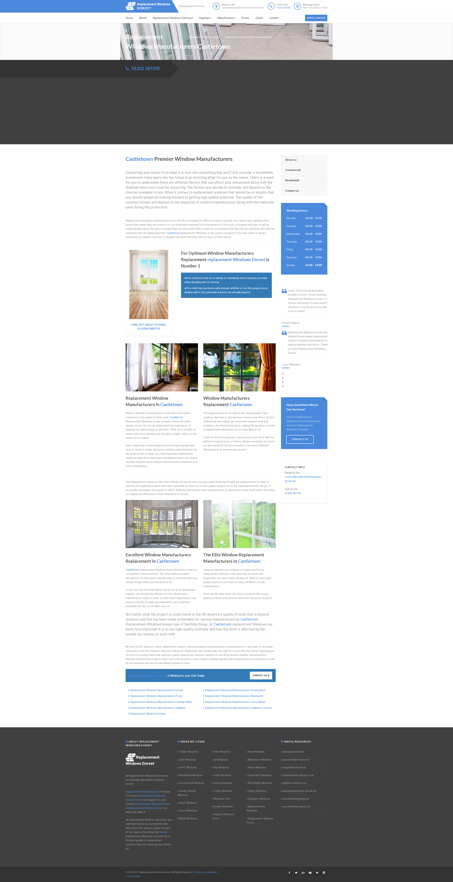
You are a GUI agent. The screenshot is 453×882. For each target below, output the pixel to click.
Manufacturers (226, 18)
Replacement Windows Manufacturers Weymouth (234, 696)
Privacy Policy (133, 876)
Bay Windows (221, 767)
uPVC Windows (188, 767)
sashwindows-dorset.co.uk (298, 775)
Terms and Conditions (205, 872)
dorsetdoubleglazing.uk (295, 798)
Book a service (316, 18)
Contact (274, 18)
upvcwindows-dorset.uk (296, 806)
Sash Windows (187, 759)
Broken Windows (223, 806)
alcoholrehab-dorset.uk (295, 759)
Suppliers (205, 18)
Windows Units (222, 798)
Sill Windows (220, 759)
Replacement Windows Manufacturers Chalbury (157, 707)
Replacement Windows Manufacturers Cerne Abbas (235, 702)
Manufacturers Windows (255, 808)
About (143, 18)
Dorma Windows (223, 783)
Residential (292, 180)
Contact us (292, 190)
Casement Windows (259, 775)
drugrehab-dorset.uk (294, 767)
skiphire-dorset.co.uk (294, 783)
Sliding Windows (257, 791)
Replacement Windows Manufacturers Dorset (156, 690)
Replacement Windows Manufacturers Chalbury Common (238, 707)
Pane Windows (222, 751)
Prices (245, 18)
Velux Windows (222, 775)
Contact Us (260, 675)
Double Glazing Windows (186, 793)
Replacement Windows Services (173, 18)
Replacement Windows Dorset (147, 713)
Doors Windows (188, 810)
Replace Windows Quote (223, 816)
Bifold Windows (188, 818)
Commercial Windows (191, 783)
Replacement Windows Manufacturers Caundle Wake (161, 702)
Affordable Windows (260, 783)
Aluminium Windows (259, 759)
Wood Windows (257, 767)
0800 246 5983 (134, 812)
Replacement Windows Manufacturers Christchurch (235, 690)
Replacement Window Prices (259, 820)
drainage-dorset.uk (293, 751)
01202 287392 (283, 7)
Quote (259, 18)
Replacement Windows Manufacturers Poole (156, 696)
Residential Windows (191, 775)
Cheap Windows (222, 791)
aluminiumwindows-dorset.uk (299, 791)
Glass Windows (188, 802)
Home (129, 18)
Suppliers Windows (259, 798)
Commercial (292, 170)
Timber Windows (188, 751)
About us (291, 159)
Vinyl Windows (256, 751)
